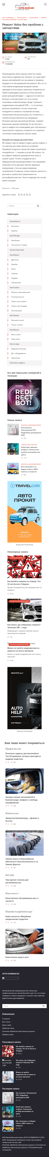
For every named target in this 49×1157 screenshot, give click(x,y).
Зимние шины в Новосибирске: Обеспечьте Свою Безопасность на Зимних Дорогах (21, 861)
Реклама (16, 188)
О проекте (6, 1019)
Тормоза (14, 273)
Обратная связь (8, 1028)
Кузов (13, 269)
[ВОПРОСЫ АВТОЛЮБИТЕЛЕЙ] (24, 610)
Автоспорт (15, 226)
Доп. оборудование (18, 353)
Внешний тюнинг (17, 320)
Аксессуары (14, 344)
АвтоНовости (15, 221)
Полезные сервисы (17, 363)
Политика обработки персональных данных (18, 1031)
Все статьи (6, 1022)
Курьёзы (14, 231)
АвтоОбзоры (15, 236)
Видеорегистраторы (18, 349)
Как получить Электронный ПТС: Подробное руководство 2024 (31, 431)
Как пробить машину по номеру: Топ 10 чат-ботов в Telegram (26, 1049)
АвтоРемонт (14, 255)
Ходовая (14, 278)
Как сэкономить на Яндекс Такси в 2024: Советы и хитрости (29, 469)
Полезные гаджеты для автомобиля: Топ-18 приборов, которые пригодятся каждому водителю (23, 756)
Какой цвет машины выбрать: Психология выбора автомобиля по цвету (30, 451)
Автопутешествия (17, 250)
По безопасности (17, 297)
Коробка (14, 264)
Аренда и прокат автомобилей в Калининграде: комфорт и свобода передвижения (21, 800)
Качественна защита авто (17, 957)
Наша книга (15, 339)
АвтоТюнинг (14, 315)
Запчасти (6, 188)
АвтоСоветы (14, 287)
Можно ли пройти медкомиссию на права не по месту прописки (25, 1074)
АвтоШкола (14, 330)
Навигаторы (15, 358)
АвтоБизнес (10, 48)
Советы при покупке (18, 301)
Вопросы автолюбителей (20, 292)
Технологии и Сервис (19, 245)
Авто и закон (16, 334)
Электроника (16, 283)
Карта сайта (6, 1025)
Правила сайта (7, 1034)
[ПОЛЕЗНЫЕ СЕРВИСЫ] (24, 567)
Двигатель (15, 260)
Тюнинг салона (17, 325)
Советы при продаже (19, 306)
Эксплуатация (16, 311)
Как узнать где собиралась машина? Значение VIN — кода (26, 1062)
